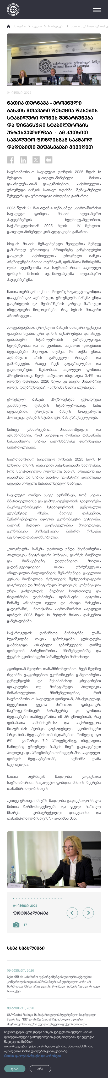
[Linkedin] (23, 159)
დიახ (15, 1069)
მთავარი (19, 26)
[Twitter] (36, 159)
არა (40, 1069)
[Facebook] (10, 159)
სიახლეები (56, 26)
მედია (37, 26)
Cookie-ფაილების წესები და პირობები (32, 1056)
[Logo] (13, 9)
